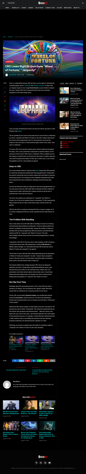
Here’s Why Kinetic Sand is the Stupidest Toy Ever (76, 90)
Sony (37, 170)
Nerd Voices (67, 7)
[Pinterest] (5, 96)
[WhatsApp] (5, 105)
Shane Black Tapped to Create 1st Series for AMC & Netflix (46, 413)
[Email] (5, 109)
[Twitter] (5, 92)
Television (9, 62)
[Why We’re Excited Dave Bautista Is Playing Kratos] (11, 404)
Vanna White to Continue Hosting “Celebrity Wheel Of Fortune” (15, 346)
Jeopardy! (27, 85)
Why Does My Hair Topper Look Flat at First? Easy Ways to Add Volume (75, 114)
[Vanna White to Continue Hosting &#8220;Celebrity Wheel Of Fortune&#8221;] (16, 340)
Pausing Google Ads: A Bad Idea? (16, 370)
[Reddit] (5, 101)
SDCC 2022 (65, 147)
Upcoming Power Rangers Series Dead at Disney (10, 434)
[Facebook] (5, 88)
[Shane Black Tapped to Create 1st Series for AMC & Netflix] (47, 404)
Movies (72, 83)
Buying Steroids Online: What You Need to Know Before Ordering (76, 126)
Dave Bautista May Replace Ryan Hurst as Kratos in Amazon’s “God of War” (47, 435)
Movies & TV (15, 7)
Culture (59, 7)
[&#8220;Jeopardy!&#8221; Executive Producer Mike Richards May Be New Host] (48, 340)
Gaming (30, 7)
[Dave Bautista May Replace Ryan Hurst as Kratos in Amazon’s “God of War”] (47, 425)
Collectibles (39, 7)
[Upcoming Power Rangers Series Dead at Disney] (11, 425)
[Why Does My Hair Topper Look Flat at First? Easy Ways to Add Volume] (64, 114)
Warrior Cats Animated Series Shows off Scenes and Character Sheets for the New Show (29, 435)
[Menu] (3, 3)
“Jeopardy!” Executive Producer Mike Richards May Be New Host (47, 346)
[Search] (82, 3)
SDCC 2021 (65, 145)
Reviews (79, 83)
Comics (23, 7)
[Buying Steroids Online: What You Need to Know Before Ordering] (64, 126)
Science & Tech (50, 7)
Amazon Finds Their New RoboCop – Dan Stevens (29, 412)
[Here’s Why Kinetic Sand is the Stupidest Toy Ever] (64, 90)
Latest (62, 83)
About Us (76, 7)
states (20, 131)
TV (75, 83)
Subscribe (11, 3)
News (7, 7)
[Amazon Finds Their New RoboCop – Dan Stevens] (29, 404)
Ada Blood (13, 74)
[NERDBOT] (43, 3)
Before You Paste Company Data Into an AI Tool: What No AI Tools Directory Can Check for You (76, 102)
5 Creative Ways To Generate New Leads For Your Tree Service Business (42, 372)
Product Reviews (68, 142)
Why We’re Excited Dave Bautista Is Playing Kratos (11, 412)
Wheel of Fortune (39, 85)
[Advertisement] (43, 23)
